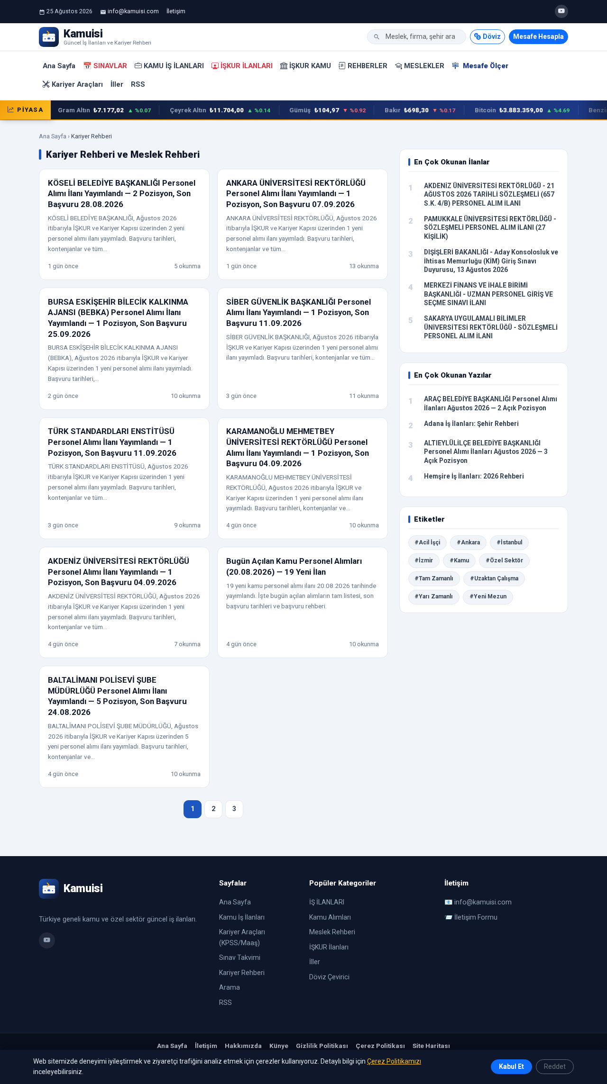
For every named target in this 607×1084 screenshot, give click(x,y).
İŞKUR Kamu (310, 66)
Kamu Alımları (330, 917)
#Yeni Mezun (487, 596)
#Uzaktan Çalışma (494, 578)
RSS (138, 84)
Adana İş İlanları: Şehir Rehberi (471, 423)
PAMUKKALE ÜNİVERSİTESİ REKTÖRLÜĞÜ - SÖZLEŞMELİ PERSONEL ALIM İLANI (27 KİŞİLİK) (490, 227)
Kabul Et (511, 1066)
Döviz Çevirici (329, 977)
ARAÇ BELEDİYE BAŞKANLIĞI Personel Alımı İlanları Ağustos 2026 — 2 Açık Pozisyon (490, 403)
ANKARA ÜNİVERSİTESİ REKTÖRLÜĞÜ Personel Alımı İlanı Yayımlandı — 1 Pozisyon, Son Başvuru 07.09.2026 (296, 193)
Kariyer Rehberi (242, 972)
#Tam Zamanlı (433, 578)
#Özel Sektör (504, 560)
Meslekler (424, 66)
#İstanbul (509, 542)
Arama (229, 987)
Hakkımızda (243, 1045)
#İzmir (423, 560)
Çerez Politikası (380, 1045)
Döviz (492, 36)
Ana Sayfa (59, 66)
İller (116, 84)
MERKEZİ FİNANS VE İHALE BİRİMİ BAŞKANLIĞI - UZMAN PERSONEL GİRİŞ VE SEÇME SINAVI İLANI (488, 294)
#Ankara (468, 542)
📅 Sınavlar (105, 66)
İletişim (175, 11)
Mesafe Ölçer (484, 66)
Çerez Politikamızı (394, 1061)
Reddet (555, 1066)
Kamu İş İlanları (174, 66)
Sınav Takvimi (239, 957)
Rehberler (367, 66)
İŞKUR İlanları (247, 66)
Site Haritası (431, 1045)
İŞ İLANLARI (326, 902)
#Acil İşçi (427, 542)
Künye (278, 1045)
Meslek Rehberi (332, 932)
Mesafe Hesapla (538, 36)
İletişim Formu (475, 917)
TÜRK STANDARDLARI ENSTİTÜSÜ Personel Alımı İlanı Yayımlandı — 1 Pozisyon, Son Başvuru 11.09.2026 (112, 441)
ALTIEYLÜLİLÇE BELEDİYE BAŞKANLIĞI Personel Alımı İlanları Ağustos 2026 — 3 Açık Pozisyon (486, 451)
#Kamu (459, 560)
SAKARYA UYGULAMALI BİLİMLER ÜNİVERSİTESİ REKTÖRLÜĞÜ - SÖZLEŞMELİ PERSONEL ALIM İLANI (491, 327)
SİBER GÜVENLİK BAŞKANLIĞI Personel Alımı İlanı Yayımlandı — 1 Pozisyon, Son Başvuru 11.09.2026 (298, 312)
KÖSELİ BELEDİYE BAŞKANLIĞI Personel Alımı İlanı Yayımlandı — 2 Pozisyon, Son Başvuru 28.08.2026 (121, 193)
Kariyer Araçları (77, 84)
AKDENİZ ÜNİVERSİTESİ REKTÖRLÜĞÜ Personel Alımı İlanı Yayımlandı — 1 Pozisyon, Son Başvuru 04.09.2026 (118, 571)
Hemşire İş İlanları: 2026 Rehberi (474, 476)
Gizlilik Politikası (322, 1045)
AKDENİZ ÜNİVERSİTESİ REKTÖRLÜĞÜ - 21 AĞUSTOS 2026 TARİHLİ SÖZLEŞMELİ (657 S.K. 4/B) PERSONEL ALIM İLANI (489, 194)
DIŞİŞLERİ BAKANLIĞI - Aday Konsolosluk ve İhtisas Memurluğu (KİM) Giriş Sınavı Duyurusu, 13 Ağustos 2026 (491, 260)
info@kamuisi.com (133, 11)
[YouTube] (561, 11)
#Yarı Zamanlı (433, 596)
